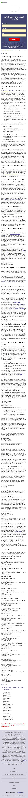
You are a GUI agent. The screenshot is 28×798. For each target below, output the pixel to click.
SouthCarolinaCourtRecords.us (8, 42)
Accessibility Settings (10, 792)
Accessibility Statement (14, 782)
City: (3, 33)
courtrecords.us (18, 531)
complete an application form (10, 355)
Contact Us (14, 788)
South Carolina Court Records (7, 50)
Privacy (14, 777)
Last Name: (4, 28)
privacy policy (11, 761)
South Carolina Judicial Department (16, 308)
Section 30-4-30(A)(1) (8, 90)
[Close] (26, 2)
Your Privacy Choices (14, 771)
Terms (14, 779)
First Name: (4, 23)
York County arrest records (20, 217)
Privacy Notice (16, 47)
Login (15, 12)
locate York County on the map (11, 173)
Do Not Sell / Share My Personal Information (14, 774)
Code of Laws (17, 302)
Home (20, 12)
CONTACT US (10, 12)
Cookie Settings (20, 792)
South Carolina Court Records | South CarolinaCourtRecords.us (14, 8)
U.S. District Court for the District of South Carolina (14, 199)
